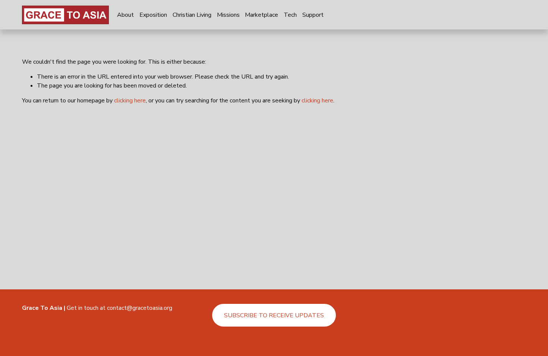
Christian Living (192, 15)
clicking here (130, 100)
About (125, 15)
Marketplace (261, 15)
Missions (228, 15)
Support (313, 15)
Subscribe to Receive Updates (274, 315)
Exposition (153, 15)
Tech (290, 15)
